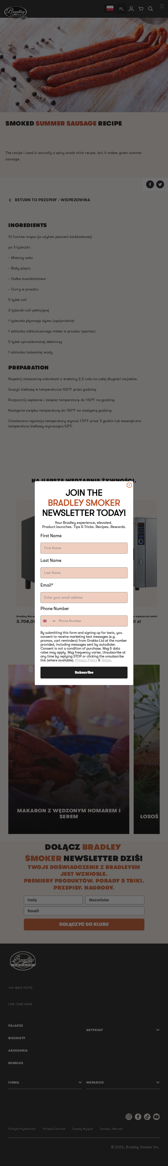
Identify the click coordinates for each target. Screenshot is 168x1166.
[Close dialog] (129, 485)
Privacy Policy (86, 660)
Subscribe (84, 673)
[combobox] (48, 621)
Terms (106, 660)
